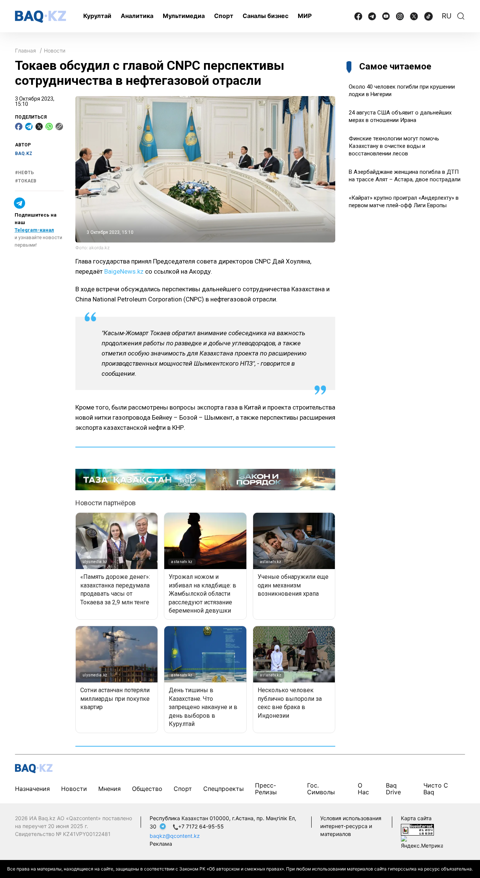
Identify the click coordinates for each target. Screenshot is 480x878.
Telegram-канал (34, 230)
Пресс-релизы (266, 789)
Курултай (97, 16)
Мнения (109, 788)
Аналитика (137, 16)
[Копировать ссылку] (59, 126)
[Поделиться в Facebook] (18, 126)
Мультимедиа (184, 16)
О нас (363, 789)
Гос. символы (321, 789)
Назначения (32, 788)
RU (447, 16)
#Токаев (25, 181)
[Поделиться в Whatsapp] (49, 126)
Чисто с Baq (435, 789)
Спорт (223, 16)
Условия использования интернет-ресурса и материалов (350, 826)
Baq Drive (393, 789)
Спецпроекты (223, 788)
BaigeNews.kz (124, 271)
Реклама (161, 843)
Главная (25, 50)
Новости (54, 50)
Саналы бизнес (265, 16)
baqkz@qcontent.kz (175, 836)
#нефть (24, 172)
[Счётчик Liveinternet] (417, 829)
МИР (305, 16)
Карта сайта (416, 818)
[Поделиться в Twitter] (39, 126)
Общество (147, 788)
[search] (461, 16)
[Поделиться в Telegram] (29, 126)
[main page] (40, 17)
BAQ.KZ (23, 153)
